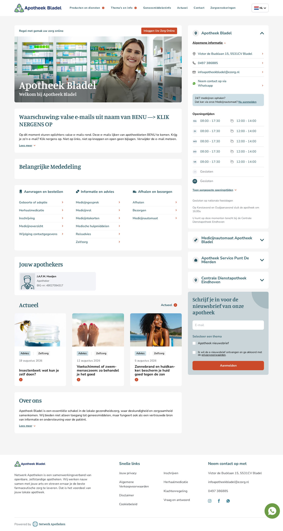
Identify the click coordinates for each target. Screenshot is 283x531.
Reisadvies (83, 234)
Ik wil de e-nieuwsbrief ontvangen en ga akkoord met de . (230, 353)
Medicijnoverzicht (31, 226)
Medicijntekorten (87, 218)
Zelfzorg (82, 242)
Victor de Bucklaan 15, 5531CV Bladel (225, 54)
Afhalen (138, 202)
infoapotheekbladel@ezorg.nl (218, 72)
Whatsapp (205, 85)
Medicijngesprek (87, 202)
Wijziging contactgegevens (38, 234)
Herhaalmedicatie (31, 210)
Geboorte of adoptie (33, 202)
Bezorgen (139, 210)
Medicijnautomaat (145, 218)
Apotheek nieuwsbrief (213, 343)
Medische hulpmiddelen (92, 226)
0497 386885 (208, 63)
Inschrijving (27, 218)
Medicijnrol (83, 210)
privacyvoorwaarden (214, 355)
